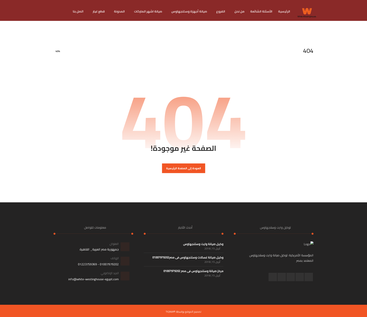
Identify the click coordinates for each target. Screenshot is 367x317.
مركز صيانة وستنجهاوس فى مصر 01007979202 (193, 271)
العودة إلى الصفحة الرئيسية (183, 168)
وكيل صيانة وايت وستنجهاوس (203, 244)
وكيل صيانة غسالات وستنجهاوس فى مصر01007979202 (187, 257)
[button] (308, 277)
